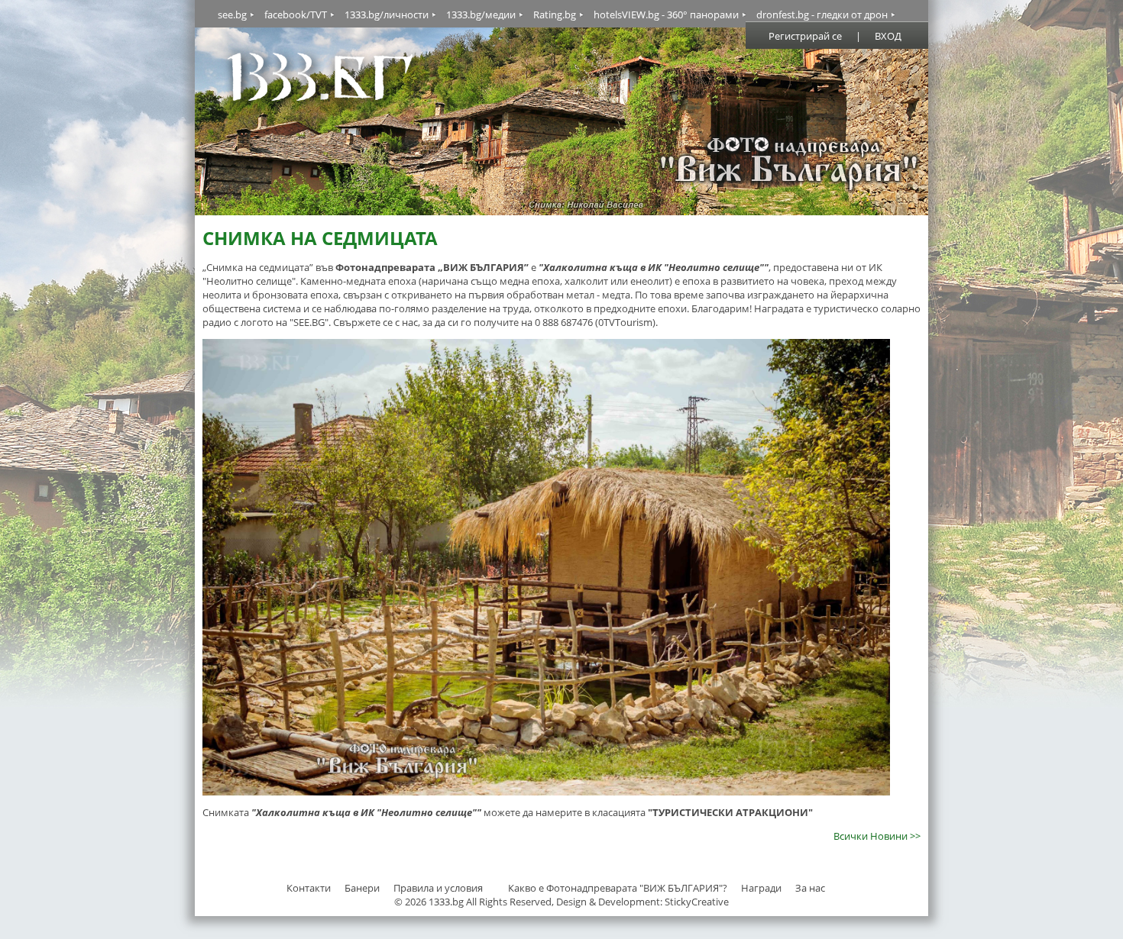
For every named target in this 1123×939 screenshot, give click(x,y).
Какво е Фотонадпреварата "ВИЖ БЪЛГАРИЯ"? (617, 888)
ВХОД (888, 36)
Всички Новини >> (877, 836)
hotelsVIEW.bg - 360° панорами (666, 14)
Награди (761, 888)
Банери (363, 888)
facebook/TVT (295, 14)
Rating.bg (554, 14)
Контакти (308, 888)
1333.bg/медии (481, 14)
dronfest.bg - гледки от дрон (822, 14)
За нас (810, 888)
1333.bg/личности (387, 14)
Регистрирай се (805, 36)
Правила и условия (438, 888)
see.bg (232, 14)
